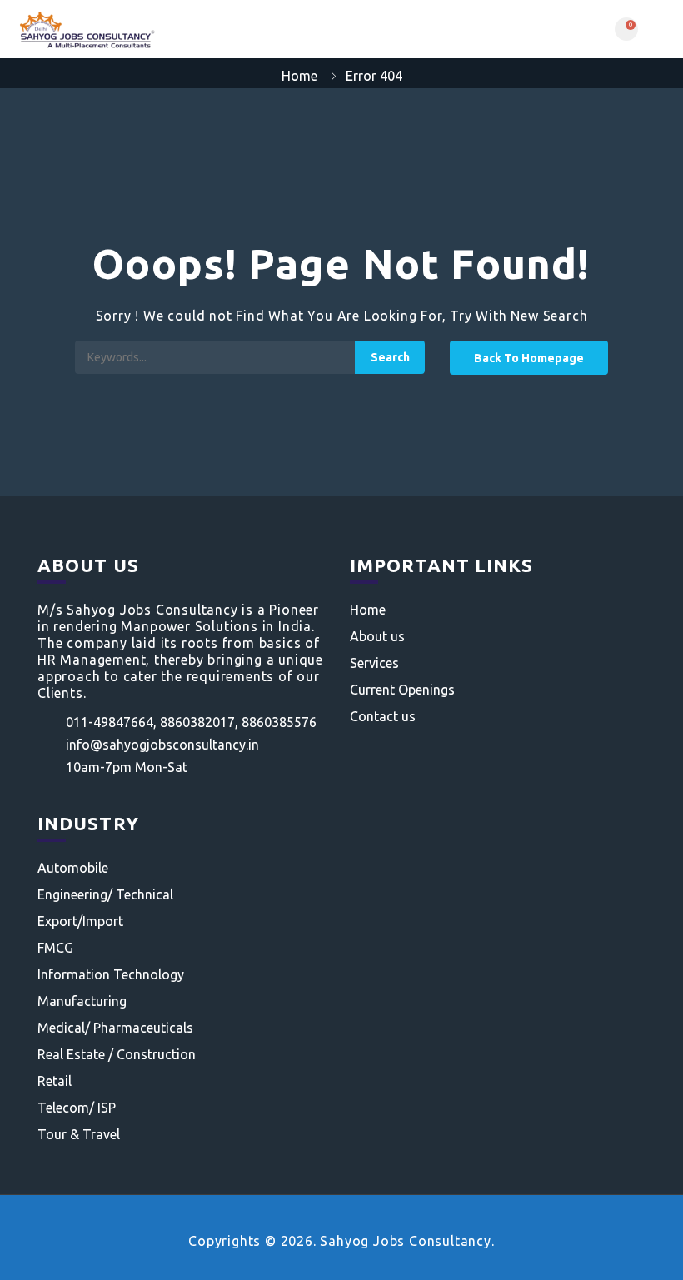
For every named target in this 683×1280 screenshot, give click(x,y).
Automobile (72, 867)
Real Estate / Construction (116, 1054)
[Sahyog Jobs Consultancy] (177, 29)
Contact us (383, 716)
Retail (54, 1080)
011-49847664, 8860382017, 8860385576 (191, 722)
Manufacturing (82, 1001)
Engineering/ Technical (105, 894)
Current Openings (402, 689)
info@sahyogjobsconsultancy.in (162, 744)
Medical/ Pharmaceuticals (115, 1027)
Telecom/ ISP (76, 1107)
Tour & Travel (78, 1134)
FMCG (55, 947)
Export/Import (80, 921)
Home (299, 75)
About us (377, 636)
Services (374, 662)
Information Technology (110, 974)
